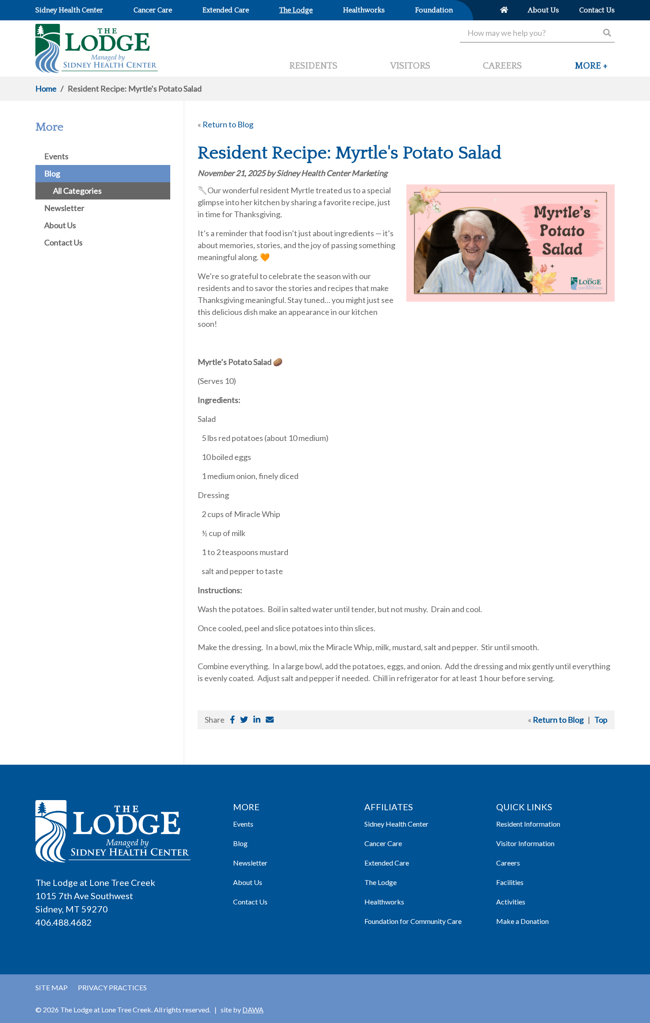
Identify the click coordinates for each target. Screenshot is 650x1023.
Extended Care (386, 862)
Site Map (51, 987)
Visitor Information (525, 843)
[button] (591, 69)
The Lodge (380, 882)
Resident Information (528, 824)
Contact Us (250, 901)
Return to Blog (228, 124)
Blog (240, 843)
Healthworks (384, 901)
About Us (247, 882)
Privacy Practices (112, 987)
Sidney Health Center (396, 824)
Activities (510, 901)
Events (243, 824)
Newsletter (250, 862)
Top (601, 719)
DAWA (253, 1009)
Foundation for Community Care (413, 921)
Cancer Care (383, 843)
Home (46, 88)
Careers (508, 862)
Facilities (510, 882)
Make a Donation (522, 921)
